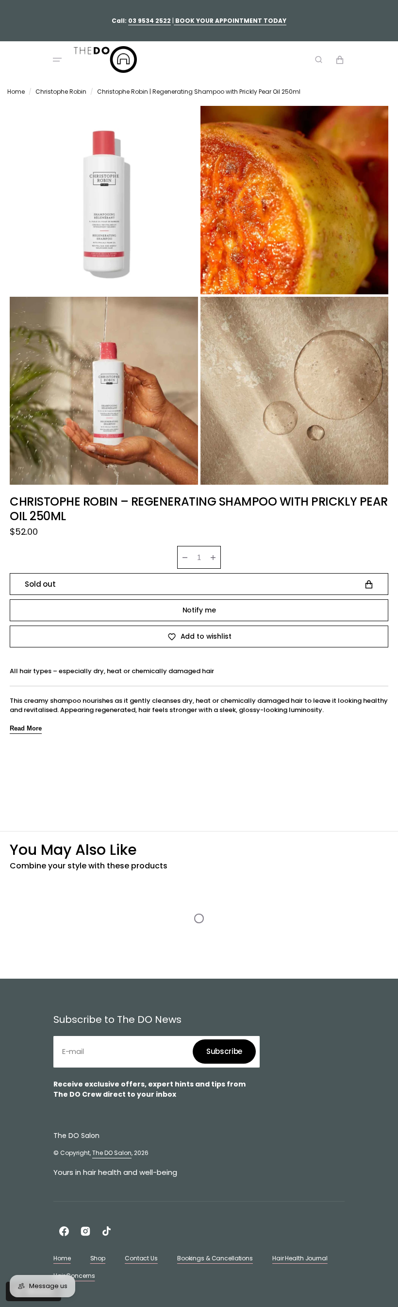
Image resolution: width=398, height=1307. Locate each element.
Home (16, 91)
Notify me (199, 610)
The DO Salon (112, 1153)
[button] (57, 59)
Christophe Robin (60, 91)
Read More (26, 728)
